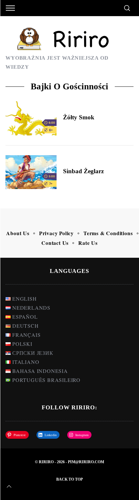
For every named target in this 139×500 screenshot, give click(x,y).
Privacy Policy (56, 233)
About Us (17, 233)
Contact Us (55, 242)
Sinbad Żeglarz (83, 171)
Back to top (69, 479)
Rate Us (88, 242)
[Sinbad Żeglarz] (31, 172)
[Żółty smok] (31, 118)
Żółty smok (78, 117)
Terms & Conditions (108, 233)
